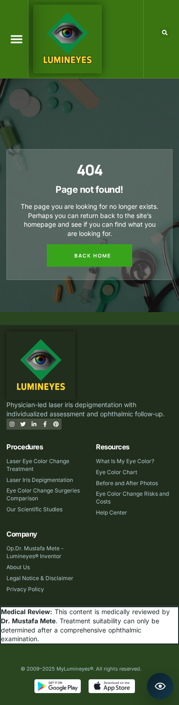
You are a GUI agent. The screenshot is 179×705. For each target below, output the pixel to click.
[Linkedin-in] (33, 424)
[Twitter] (22, 424)
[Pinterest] (56, 424)
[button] (16, 39)
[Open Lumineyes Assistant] (160, 686)
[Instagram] (11, 424)
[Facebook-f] (44, 424)
